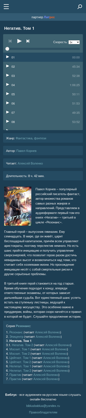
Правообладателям (43, 412)
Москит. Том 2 (19, 353)
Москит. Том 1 (19, 349)
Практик (15, 374)
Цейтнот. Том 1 (20, 357)
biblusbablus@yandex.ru (43, 405)
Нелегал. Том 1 (20, 366)
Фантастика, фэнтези (31, 138)
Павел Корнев (26, 150)
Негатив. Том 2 (22, 345)
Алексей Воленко (30, 163)
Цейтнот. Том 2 (20, 362)
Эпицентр (16, 336)
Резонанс (23, 326)
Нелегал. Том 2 (20, 370)
